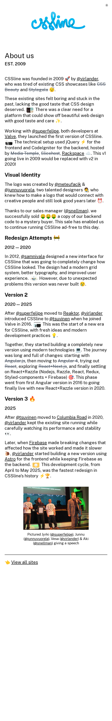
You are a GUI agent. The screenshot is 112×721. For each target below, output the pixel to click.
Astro (10, 458)
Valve (10, 136)
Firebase (38, 442)
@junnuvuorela (19, 189)
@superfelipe (45, 131)
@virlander (87, 78)
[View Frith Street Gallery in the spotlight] (9, 142)
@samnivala (33, 256)
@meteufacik (68, 184)
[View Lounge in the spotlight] (30, 110)
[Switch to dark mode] (107, 5)
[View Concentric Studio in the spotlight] (37, 324)
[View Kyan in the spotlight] (33, 278)
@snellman (76, 210)
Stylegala (38, 89)
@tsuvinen (59, 318)
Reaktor (71, 313)
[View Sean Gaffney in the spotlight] (36, 465)
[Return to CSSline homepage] (58, 21)
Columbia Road (72, 417)
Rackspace (73, 153)
